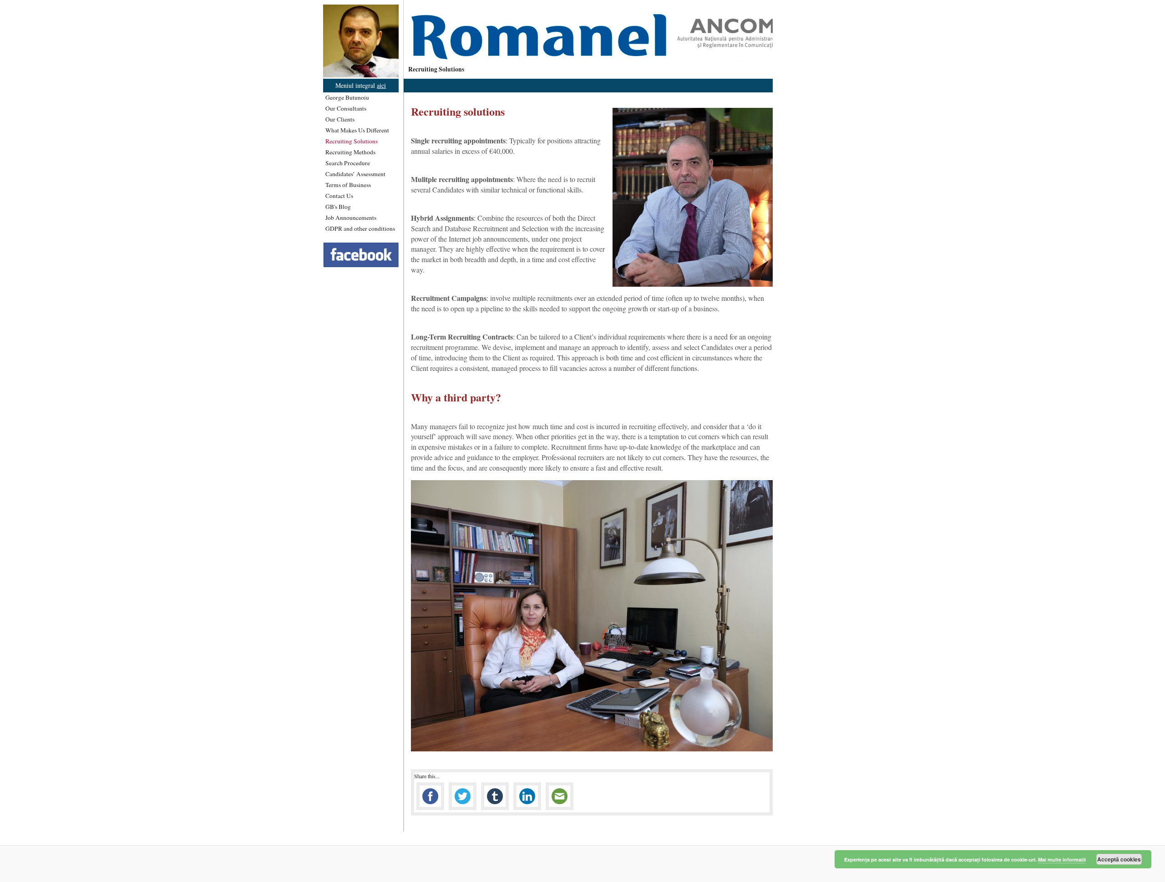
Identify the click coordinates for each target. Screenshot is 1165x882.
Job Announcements (350, 217)
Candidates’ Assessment (355, 174)
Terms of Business (348, 185)
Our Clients (340, 119)
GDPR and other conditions (360, 228)
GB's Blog (338, 207)
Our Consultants (345, 108)
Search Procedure (347, 163)
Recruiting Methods (350, 152)
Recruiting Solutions (351, 141)
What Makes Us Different (357, 130)
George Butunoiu (347, 97)
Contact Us (339, 196)
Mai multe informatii (1062, 859)
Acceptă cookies (1119, 859)
